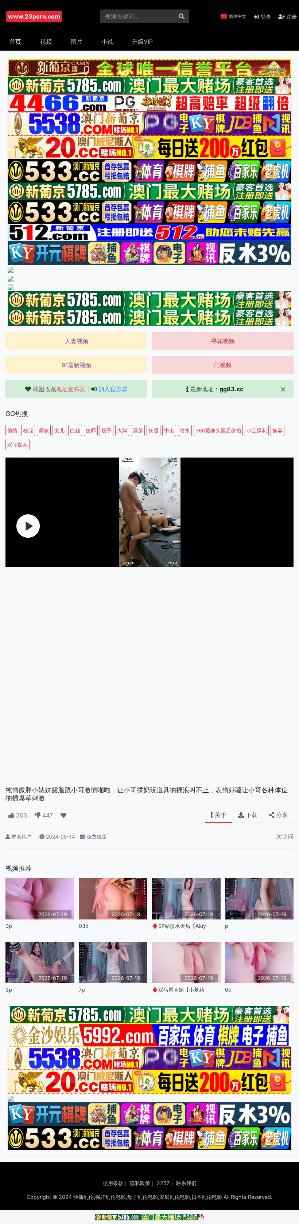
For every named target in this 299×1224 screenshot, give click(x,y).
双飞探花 (17, 445)
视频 (46, 41)
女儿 (59, 430)
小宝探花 (256, 430)
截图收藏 (59, 389)
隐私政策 (140, 1183)
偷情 (12, 430)
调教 (44, 430)
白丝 (75, 430)
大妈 (122, 430)
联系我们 (186, 1183)
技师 (91, 430)
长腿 (153, 430)
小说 (107, 41)
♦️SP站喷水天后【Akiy (179, 926)
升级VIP (142, 41)
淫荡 (138, 430)
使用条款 (113, 1183)
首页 (15, 41)
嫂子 (106, 430)
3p (8, 989)
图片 (76, 41)
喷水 (185, 430)
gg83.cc (231, 389)
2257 (163, 1183)
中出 (169, 430)
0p (8, 926)
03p (84, 926)
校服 (28, 430)
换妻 (277, 430)
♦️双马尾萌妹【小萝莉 (178, 989)
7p (82, 989)
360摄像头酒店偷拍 (218, 430)
